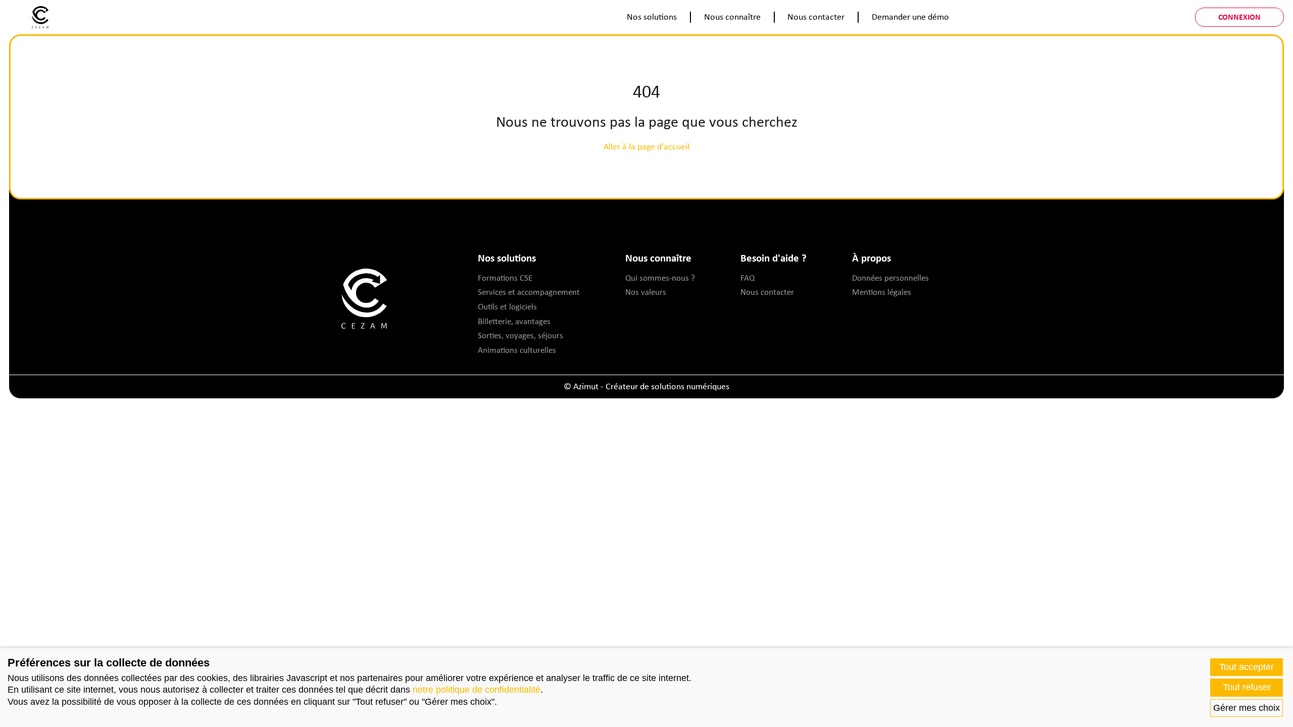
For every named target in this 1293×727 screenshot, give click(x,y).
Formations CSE (505, 277)
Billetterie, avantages (514, 321)
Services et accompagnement (529, 291)
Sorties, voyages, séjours (520, 335)
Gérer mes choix (1246, 708)
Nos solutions (652, 17)
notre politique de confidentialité (476, 690)
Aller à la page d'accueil (646, 146)
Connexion (1239, 16)
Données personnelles (890, 277)
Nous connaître (732, 17)
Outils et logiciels (507, 306)
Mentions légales (881, 291)
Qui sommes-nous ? (660, 277)
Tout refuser (1247, 687)
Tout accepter (1246, 667)
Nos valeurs (645, 291)
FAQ (747, 277)
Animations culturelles (517, 349)
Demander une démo (910, 17)
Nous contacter (815, 17)
